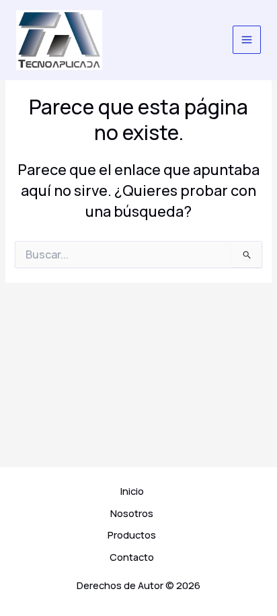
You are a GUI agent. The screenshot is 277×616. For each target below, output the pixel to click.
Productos (132, 534)
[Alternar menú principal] (247, 40)
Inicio (132, 491)
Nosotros (131, 513)
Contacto (132, 556)
